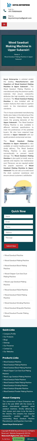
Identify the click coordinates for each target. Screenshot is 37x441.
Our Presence (8, 346)
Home (16, 54)
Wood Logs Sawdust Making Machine (17, 377)
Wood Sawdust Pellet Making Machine (17, 382)
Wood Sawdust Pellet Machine (16, 290)
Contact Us (7, 349)
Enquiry (31, 439)
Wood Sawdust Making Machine (16, 260)
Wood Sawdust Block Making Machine (17, 368)
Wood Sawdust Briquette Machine (17, 308)
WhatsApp (19, 439)
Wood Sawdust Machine (13, 255)
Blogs (5, 340)
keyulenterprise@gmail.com (19, 18)
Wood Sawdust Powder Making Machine (18, 391)
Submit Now (11, 246)
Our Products (8, 337)
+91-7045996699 (15, 11)
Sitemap (6, 343)
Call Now (6, 439)
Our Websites (8, 352)
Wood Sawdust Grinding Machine (17, 303)
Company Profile (9, 334)
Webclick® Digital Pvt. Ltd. (12, 436)
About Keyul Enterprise (13, 424)
